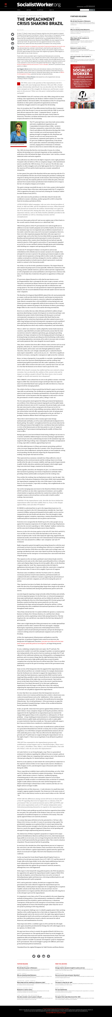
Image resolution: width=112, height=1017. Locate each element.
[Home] (45, 4)
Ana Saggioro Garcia (34, 15)
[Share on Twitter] (12, 35)
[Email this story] (12, 44)
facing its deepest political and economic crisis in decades (32, 64)
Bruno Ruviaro (32, 77)
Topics (18, 10)
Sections (29, 10)
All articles (40, 10)
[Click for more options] (12, 49)
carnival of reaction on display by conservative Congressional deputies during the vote (42, 46)
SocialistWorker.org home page (56, 1012)
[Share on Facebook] (12, 40)
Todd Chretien (21, 77)
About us (51, 10)
